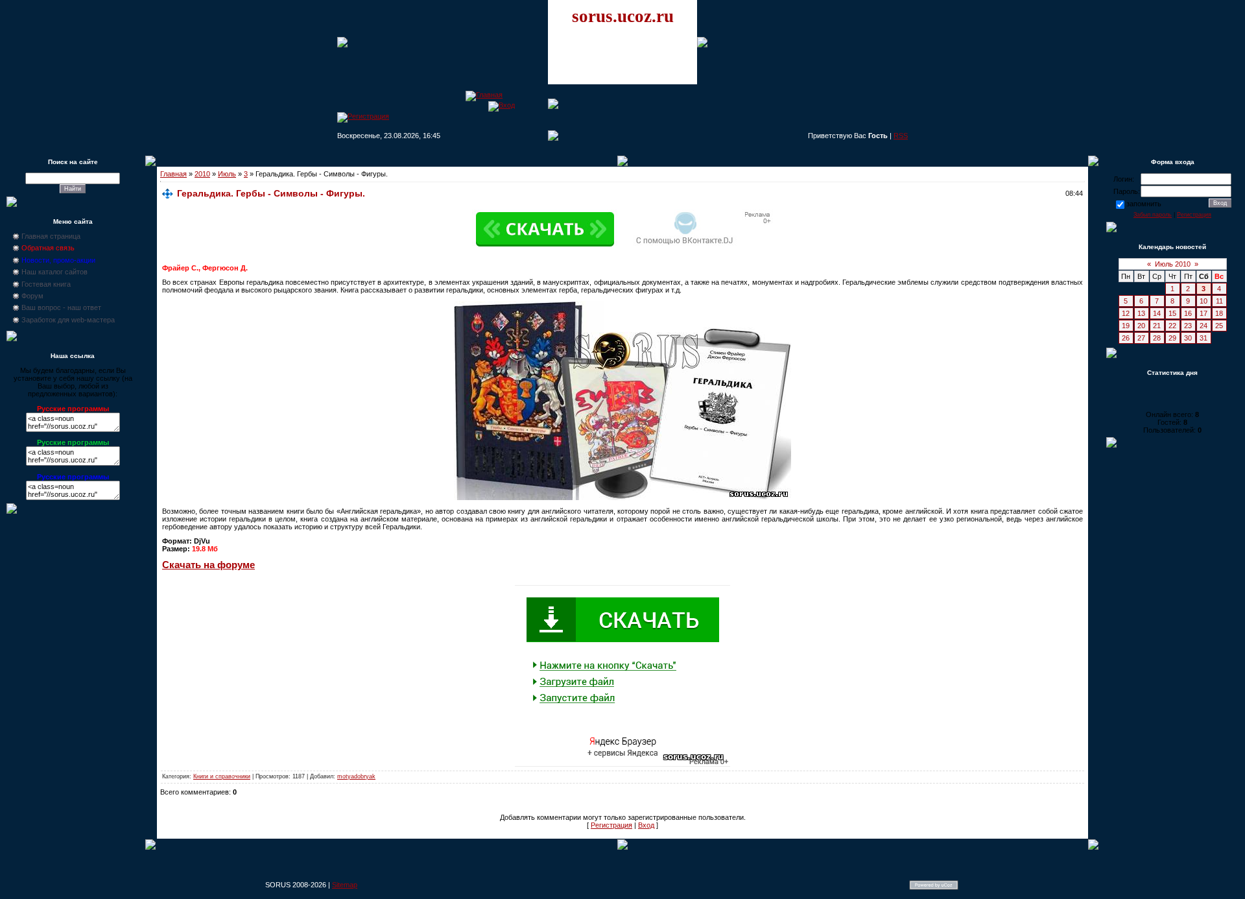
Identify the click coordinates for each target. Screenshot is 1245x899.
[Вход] (501, 105)
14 (1157, 313)
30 (1188, 338)
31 (1203, 338)
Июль (227, 174)
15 (1172, 313)
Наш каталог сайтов (54, 272)
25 (1219, 326)
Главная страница (50, 236)
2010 (202, 174)
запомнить (1143, 204)
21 (1157, 326)
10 (1203, 301)
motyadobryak (356, 776)
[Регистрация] (363, 116)
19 (1126, 326)
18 (1219, 313)
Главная (173, 174)
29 (1172, 338)
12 (1126, 313)
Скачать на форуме (208, 565)
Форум (32, 296)
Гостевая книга (46, 284)
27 (1141, 338)
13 (1141, 313)
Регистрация (611, 825)
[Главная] (484, 95)
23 (1188, 326)
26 (1126, 338)
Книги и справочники (221, 776)
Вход (646, 825)
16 (1188, 313)
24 (1203, 326)
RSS (901, 135)
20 (1141, 326)
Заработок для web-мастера (68, 320)
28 (1157, 338)
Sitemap (344, 885)
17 (1203, 313)
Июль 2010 (1173, 264)
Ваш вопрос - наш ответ (61, 307)
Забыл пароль (1152, 214)
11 (1219, 301)
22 (1172, 326)
